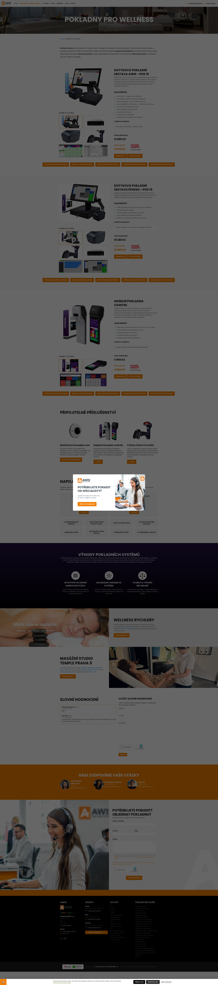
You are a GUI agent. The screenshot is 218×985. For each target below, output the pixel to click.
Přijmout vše (139, 982)
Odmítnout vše (153, 982)
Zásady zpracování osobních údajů (62, 982)
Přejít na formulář (87, 504)
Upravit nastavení (166, 982)
